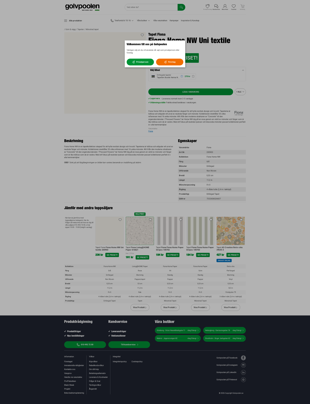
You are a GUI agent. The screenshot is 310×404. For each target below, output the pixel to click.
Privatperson (142, 62)
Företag (171, 62)
